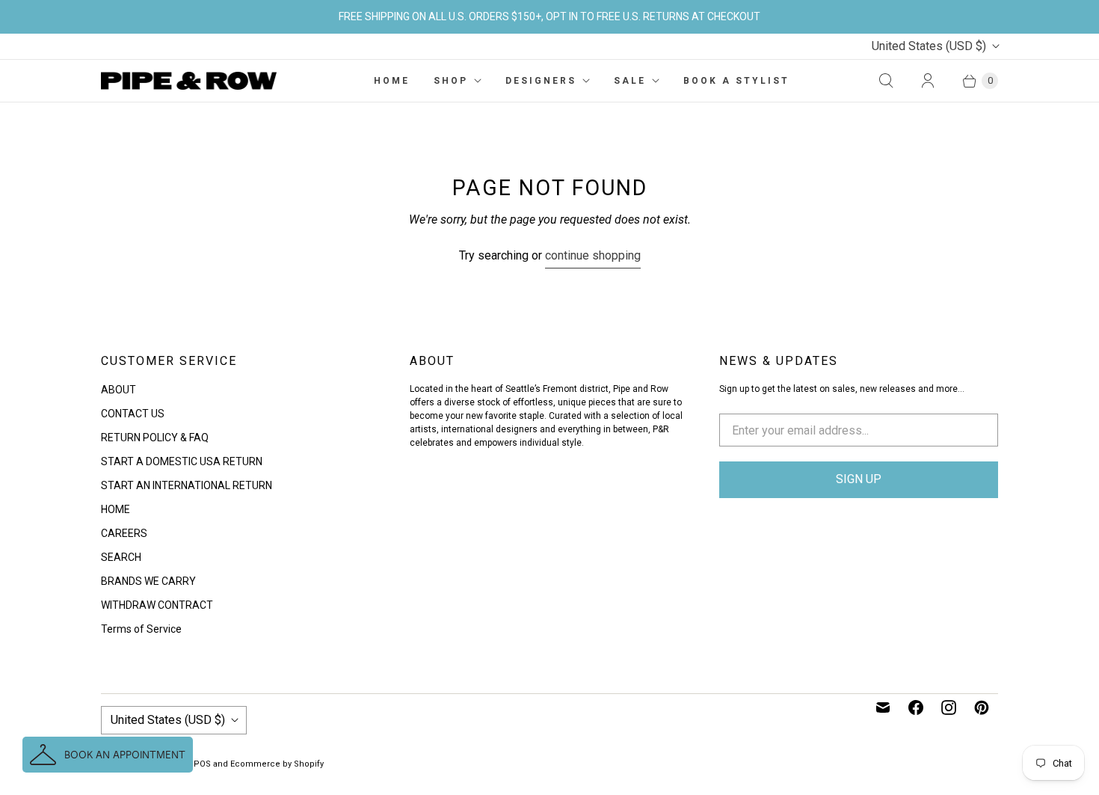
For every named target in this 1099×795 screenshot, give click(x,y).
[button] (107, 755)
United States (929, 46)
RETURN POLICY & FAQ (155, 437)
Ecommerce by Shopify (277, 764)
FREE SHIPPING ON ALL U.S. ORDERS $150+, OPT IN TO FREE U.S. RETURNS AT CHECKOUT (549, 16)
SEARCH (121, 557)
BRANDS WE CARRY (148, 581)
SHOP (451, 81)
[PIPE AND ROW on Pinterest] (981, 707)
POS (202, 764)
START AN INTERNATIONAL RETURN (186, 485)
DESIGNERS (540, 81)
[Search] (886, 81)
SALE (630, 81)
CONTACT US (132, 414)
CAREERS (124, 533)
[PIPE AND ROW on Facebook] (915, 707)
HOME (392, 81)
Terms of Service (141, 629)
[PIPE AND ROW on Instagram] (948, 707)
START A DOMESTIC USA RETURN (181, 461)
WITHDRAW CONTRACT (157, 605)
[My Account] (928, 81)
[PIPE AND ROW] (189, 81)
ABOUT (118, 390)
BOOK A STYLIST (736, 81)
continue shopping (593, 255)
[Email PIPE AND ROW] (882, 707)
